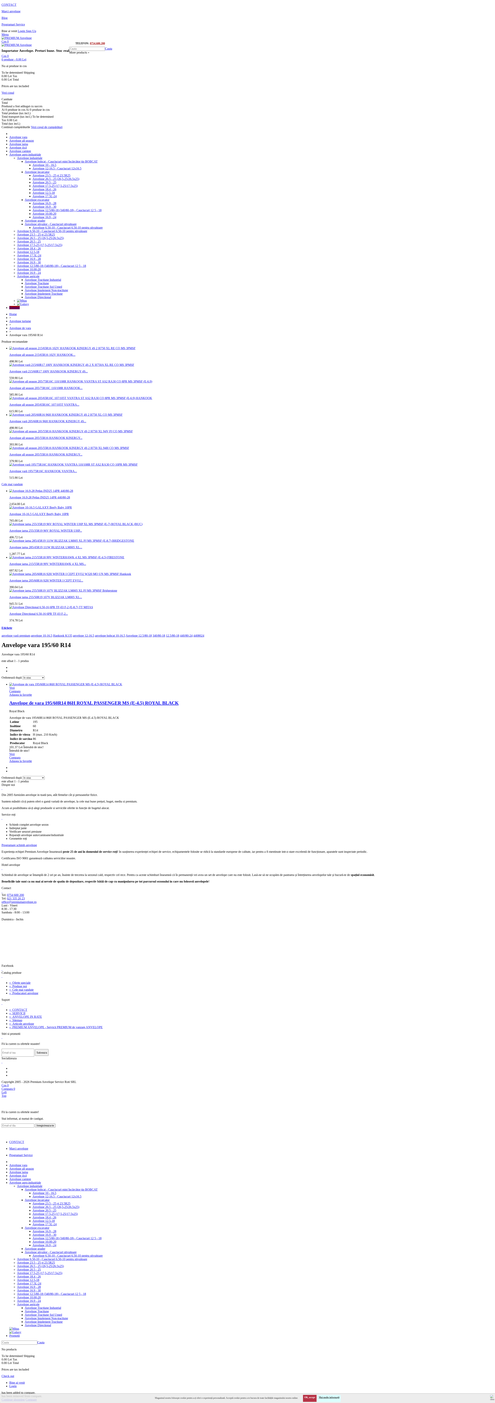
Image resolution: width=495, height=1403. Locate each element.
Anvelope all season (21, 140)
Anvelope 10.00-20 (44, 213)
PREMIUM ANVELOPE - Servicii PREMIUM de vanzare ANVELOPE (56, 1027)
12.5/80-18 (172, 635)
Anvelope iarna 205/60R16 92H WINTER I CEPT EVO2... (46, 580)
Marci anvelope (11, 11)
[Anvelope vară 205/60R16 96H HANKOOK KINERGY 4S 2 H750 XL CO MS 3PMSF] (66, 414)
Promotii (14, 307)
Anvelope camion (20, 151)
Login (22, 31)
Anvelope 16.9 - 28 (44, 203)
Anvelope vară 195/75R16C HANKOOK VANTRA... (43, 471)
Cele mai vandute (12, 484)
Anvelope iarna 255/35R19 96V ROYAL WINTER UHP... (45, 530)
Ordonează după (12, 677)
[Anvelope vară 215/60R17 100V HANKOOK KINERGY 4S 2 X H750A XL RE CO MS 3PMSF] (71, 364)
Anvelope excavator (37, 199)
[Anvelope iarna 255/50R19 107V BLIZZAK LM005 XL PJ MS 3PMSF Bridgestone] (63, 590)
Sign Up (31, 31)
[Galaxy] (23, 304)
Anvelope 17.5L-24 (44, 196)
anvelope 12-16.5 (83, 635)
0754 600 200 (15, 895)
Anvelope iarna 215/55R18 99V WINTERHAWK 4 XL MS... (47, 564)
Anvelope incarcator (37, 172)
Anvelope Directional (38, 297)
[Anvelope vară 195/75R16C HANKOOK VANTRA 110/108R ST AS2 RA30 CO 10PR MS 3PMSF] (73, 464)
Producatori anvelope (23, 993)
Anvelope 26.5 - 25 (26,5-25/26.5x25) (55, 179)
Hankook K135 (62, 635)
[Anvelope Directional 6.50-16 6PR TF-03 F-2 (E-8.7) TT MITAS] (51, 607)
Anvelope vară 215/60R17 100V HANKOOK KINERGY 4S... (48, 371)
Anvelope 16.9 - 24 (44, 217)
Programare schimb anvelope (19, 845)
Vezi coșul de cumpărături (46, 127)
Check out (8, 1376)
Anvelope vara (18, 137)
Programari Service (13, 24)
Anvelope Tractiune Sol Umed (43, 286)
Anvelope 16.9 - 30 (44, 206)
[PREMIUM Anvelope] (17, 38)
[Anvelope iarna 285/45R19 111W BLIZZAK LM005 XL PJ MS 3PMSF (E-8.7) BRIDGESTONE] (71, 540)
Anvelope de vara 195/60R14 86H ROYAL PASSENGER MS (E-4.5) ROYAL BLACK (94, 702)
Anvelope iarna (18, 144)
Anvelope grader (35, 220)
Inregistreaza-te (45, 1125)
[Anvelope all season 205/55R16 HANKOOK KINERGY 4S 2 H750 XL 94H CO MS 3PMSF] (69, 448)
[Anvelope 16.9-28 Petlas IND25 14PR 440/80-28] (41, 490)
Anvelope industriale (29, 158)
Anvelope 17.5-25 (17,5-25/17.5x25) (55, 185)
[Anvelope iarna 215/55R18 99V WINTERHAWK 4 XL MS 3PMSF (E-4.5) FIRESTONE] (66, 557)
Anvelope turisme (20, 321)
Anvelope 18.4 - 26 (44, 189)
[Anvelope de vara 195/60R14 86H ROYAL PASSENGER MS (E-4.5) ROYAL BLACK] (65, 684)
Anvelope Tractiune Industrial (43, 279)
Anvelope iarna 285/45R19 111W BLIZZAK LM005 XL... (45, 547)
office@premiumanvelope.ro (19, 902)
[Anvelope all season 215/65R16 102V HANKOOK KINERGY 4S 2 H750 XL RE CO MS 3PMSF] (72, 348)
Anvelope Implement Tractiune (44, 293)
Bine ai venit (17, 1382)
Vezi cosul (8, 92)
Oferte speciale (20, 982)
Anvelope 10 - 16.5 (44, 165)
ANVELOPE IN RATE (25, 1016)
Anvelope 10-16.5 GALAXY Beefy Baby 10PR (39, 514)
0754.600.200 (97, 43)
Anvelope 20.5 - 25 (44, 182)
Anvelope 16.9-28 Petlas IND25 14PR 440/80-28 (39, 497)
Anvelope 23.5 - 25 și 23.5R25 (51, 175)
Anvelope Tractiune (37, 283)
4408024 (198, 635)
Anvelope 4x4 (18, 147)
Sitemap (15, 1020)
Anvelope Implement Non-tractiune (46, 290)
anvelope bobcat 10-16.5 (110, 635)
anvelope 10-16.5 (41, 635)
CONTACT (9, 4)
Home (13, 314)
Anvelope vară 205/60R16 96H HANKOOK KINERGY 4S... (47, 421)
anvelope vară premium (16, 635)
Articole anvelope (21, 1023)
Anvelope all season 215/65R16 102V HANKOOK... (42, 354)
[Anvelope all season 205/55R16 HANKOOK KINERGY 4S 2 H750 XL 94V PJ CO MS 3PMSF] (71, 431)
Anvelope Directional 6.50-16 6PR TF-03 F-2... (38, 613)
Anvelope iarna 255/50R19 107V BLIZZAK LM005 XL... (45, 597)
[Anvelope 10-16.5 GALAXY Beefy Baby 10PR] (40, 507)
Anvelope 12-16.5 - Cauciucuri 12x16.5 (56, 168)
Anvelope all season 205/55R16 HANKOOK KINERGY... (45, 438)
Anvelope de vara (20, 328)
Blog (5, 18)
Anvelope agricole (28, 276)
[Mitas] (22, 300)
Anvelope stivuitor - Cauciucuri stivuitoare (51, 224)
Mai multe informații (329, 1397)
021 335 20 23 (16, 898)
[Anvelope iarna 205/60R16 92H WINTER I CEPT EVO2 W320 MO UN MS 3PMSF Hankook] (70, 574)
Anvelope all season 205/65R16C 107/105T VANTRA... (44, 404)
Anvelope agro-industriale (25, 154)
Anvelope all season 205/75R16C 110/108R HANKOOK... (46, 388)
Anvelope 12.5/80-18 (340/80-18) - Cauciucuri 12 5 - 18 (67, 210)
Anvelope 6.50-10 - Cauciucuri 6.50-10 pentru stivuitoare (67, 227)
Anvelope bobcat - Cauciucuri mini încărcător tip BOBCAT (61, 161)
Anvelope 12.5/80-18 (139, 635)
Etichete (7, 628)
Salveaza (42, 1052)
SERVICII (17, 1013)
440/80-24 (186, 635)
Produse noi (18, 986)
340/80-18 (159, 635)
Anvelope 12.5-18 (43, 192)
